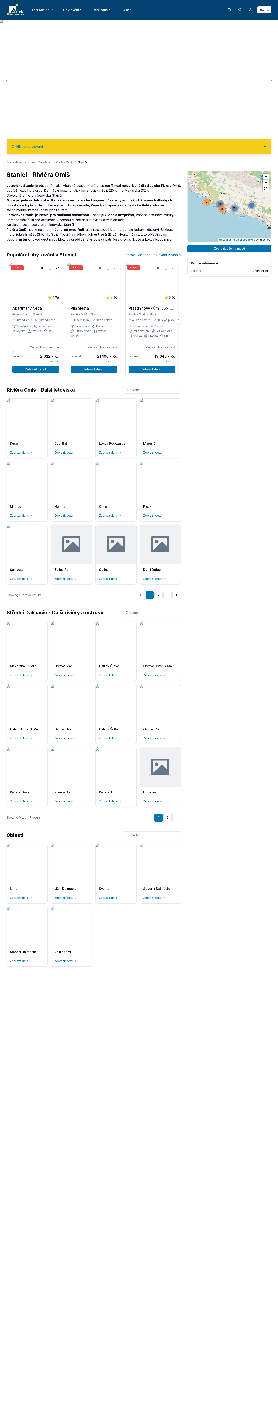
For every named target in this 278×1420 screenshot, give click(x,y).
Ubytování (71, 10)
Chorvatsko (14, 162)
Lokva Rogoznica (158, 239)
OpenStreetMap (245, 239)
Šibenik (43, 234)
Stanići (37, 314)
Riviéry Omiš (170, 186)
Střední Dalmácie (39, 162)
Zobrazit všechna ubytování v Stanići (152, 255)
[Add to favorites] (57, 268)
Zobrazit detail (35, 369)
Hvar (122, 234)
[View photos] (42, 268)
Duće (137, 239)
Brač (112, 234)
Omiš (127, 239)
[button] (222, 209)
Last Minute (40, 10)
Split (104, 190)
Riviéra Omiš (64, 162)
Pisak (117, 239)
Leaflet (226, 239)
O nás (127, 10)
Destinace (100, 10)
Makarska (132, 190)
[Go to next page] (176, 595)
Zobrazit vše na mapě (229, 248)
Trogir (64, 234)
